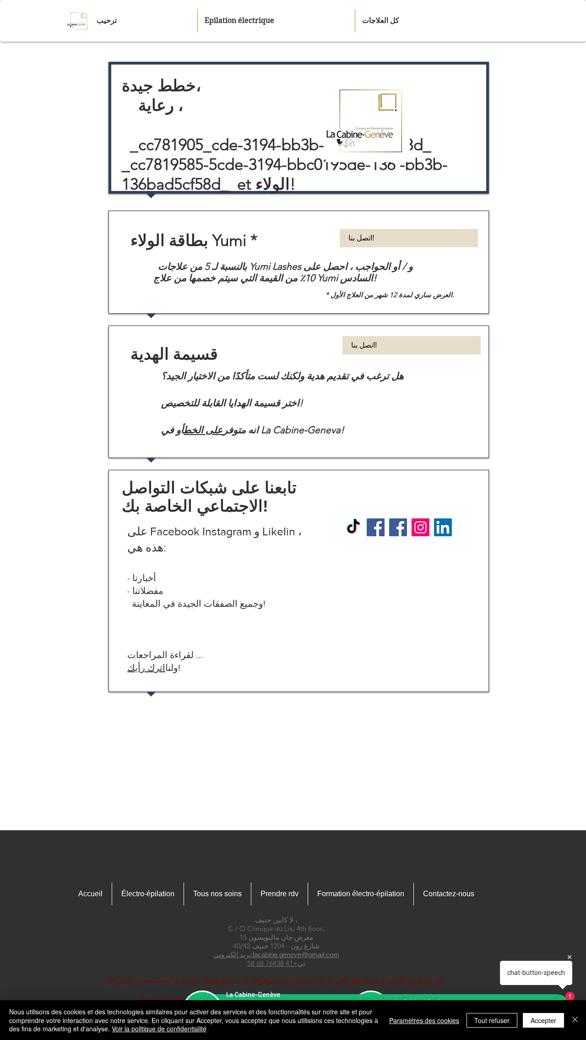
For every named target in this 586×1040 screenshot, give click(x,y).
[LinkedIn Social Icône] (443, 527)
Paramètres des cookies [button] (424, 1020)
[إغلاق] (575, 1020)
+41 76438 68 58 (272, 963)
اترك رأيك (146, 668)
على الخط (203, 430)
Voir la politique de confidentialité (159, 1028)
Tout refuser (492, 1020)
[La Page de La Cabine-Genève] (398, 527)
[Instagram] (420, 527)
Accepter (543, 1020)
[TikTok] (353, 527)
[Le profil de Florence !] (376, 527)
